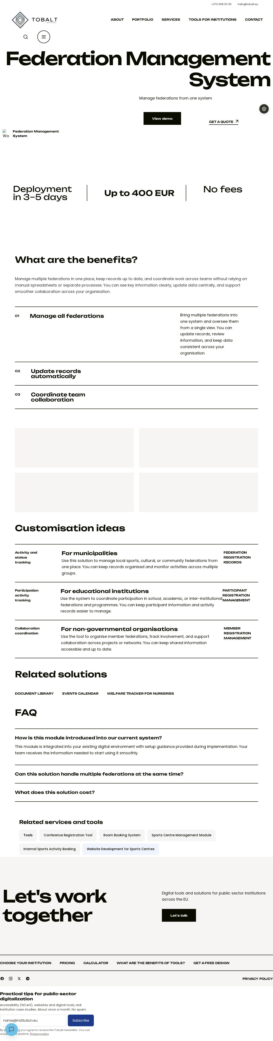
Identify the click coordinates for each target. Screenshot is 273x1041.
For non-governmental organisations (119, 629)
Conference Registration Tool (68, 835)
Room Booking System (122, 835)
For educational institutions (105, 591)
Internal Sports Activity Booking (49, 849)
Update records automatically (48, 374)
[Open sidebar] (43, 36)
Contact (254, 19)
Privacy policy (39, 1034)
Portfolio (142, 19)
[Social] (2, 978)
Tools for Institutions (213, 19)
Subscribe (81, 1020)
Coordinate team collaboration (50, 397)
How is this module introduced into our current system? (88, 737)
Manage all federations (59, 315)
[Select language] (264, 109)
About (117, 19)
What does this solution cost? (55, 792)
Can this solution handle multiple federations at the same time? (99, 774)
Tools (28, 835)
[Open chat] (11, 1029)
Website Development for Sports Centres (121, 849)
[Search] (26, 36)
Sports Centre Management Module (181, 835)
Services (171, 19)
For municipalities (90, 553)
